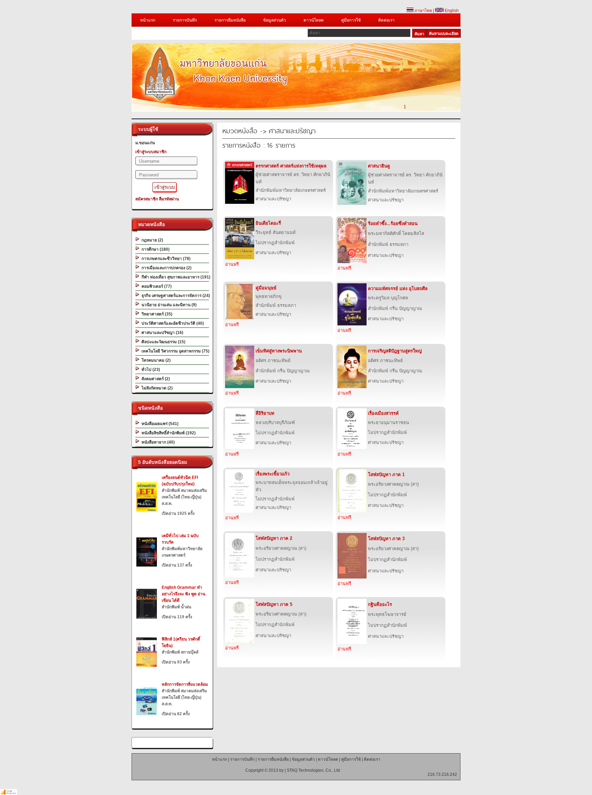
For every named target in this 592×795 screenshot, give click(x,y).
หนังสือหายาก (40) (157, 442)
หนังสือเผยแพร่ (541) (158, 423)
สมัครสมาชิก (146, 199)
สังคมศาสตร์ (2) (154, 378)
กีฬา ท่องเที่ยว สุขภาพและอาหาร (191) (174, 277)
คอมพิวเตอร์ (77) (155, 286)
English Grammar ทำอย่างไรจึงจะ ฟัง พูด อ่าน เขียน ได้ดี (183, 594)
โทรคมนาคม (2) (155, 360)
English (451, 10)
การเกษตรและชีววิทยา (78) (164, 258)
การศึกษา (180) (154, 249)
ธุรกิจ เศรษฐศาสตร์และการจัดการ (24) (174, 295)
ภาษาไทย (423, 10)
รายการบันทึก (185, 20)
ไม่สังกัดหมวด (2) (156, 388)
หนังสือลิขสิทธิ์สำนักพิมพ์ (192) (167, 433)
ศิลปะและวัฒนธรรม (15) (162, 341)
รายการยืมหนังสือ (230, 20)
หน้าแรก (147, 20)
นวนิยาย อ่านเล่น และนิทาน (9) (168, 304)
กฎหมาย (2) (151, 240)
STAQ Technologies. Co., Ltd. (314, 770)
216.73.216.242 (442, 774)
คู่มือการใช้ (351, 20)
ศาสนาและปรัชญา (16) (161, 332)
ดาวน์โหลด (314, 20)
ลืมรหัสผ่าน (169, 199)
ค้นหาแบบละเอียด (443, 34)
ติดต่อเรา (386, 20)
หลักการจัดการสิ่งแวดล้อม (185, 684)
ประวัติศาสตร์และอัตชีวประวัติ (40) (171, 323)
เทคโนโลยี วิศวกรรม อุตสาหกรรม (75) (174, 351)
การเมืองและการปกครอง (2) (165, 267)
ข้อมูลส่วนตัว (274, 20)
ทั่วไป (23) (149, 369)
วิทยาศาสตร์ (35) (155, 314)
